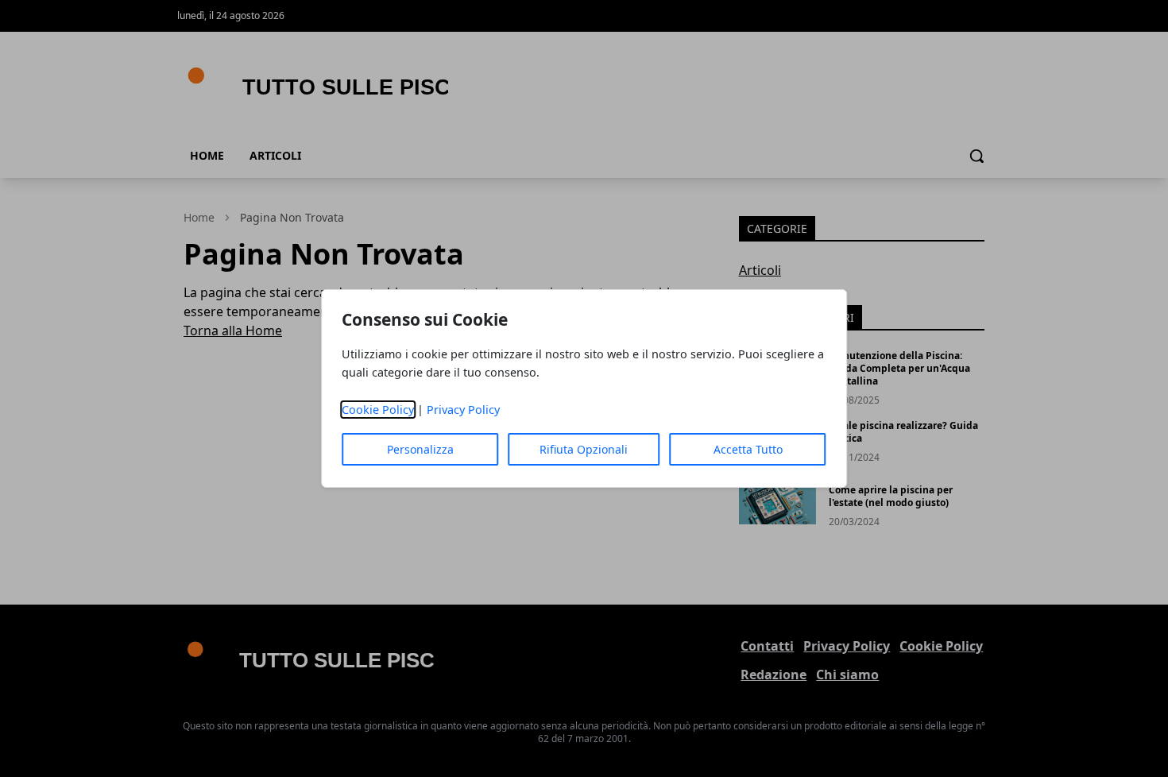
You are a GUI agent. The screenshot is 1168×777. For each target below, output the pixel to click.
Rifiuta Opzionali (584, 449)
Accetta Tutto (748, 449)
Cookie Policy (378, 409)
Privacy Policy (463, 409)
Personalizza (420, 449)
